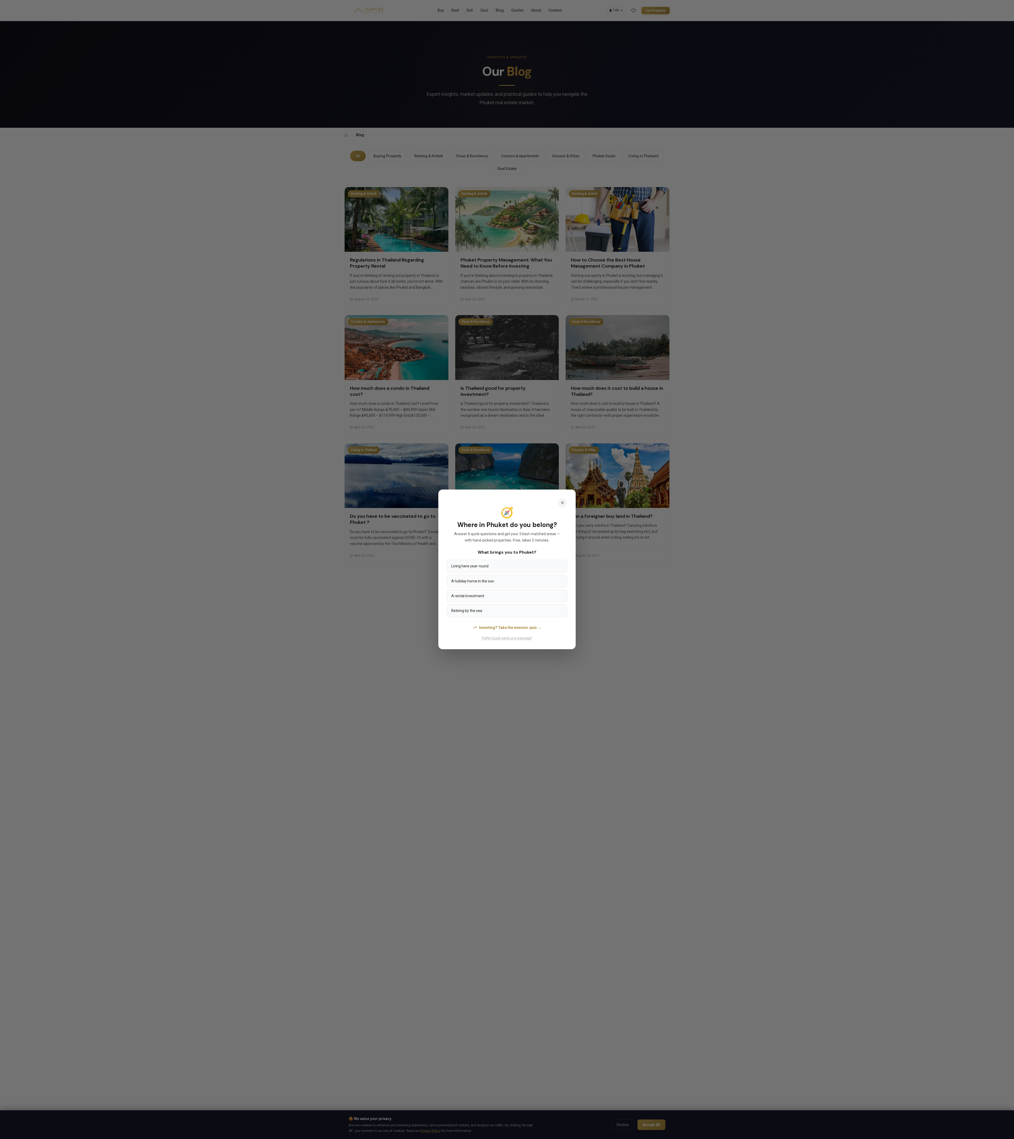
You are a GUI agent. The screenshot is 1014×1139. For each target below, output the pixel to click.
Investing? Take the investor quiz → (510, 627)
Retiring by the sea (466, 611)
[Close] (562, 502)
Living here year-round (470, 566)
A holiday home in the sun (472, 581)
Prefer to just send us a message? (507, 638)
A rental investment (467, 596)
